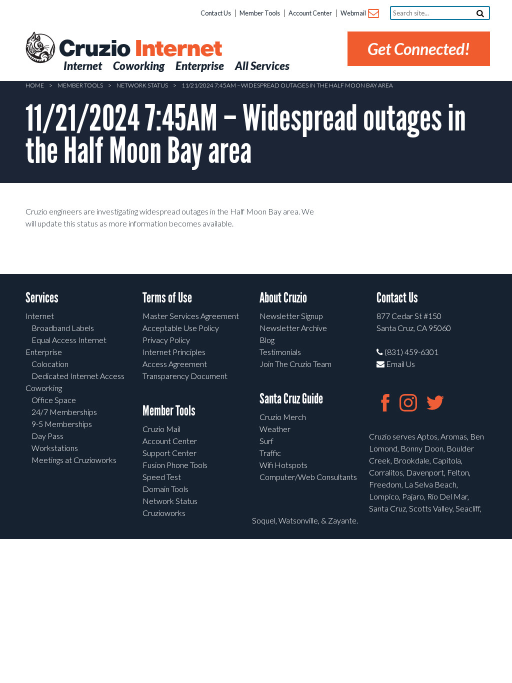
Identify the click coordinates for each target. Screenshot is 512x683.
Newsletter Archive (293, 327)
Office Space (54, 399)
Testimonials (280, 351)
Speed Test (161, 477)
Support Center (169, 453)
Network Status (142, 85)
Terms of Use (167, 297)
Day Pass (48, 435)
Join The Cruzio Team (296, 363)
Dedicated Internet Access (78, 375)
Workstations (55, 447)
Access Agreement (174, 363)
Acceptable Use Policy (180, 327)
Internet (40, 315)
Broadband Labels (63, 327)
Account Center (310, 13)
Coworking (44, 387)
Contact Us (215, 13)
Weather (275, 429)
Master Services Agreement (190, 315)
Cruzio (140, 49)
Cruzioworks (164, 513)
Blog (267, 339)
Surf (267, 441)
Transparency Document (185, 375)
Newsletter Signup (291, 315)
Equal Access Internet (69, 339)
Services (42, 297)
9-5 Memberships (62, 423)
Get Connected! (419, 48)
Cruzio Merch (283, 417)
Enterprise (44, 351)
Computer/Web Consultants (308, 477)
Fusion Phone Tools (175, 465)
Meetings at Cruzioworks (74, 459)
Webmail (353, 13)
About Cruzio (283, 297)
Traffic (270, 453)
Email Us (399, 363)
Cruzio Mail (161, 429)
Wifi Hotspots (284, 465)
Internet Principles (174, 351)
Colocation (50, 363)
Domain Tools (165, 489)
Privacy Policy (166, 339)
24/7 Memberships (64, 411)
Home (35, 85)
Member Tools (260, 13)
